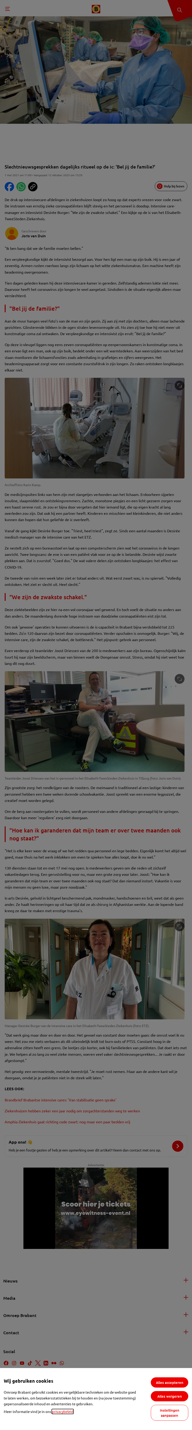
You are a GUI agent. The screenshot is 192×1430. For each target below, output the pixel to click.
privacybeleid (62, 1411)
